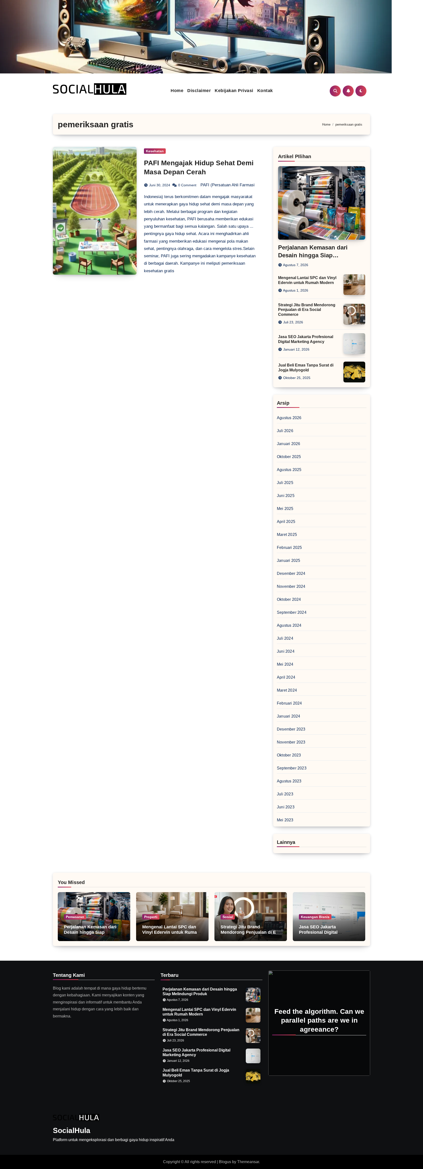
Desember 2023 (291, 729)
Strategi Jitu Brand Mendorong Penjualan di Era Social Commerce (306, 309)
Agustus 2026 (289, 418)
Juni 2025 (285, 496)
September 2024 (291, 612)
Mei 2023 (285, 820)
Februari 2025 (289, 547)
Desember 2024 (291, 573)
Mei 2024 (285, 664)
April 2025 (286, 522)
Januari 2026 (288, 444)
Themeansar (248, 1162)
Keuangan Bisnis (315, 917)
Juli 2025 (285, 483)
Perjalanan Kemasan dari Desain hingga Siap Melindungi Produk (313, 255)
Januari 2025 (288, 560)
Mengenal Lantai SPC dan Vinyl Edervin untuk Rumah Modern (171, 932)
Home (177, 90)
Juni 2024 (285, 651)
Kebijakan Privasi (234, 90)
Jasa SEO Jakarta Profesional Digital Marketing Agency (318, 932)
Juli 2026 (285, 431)
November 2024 (291, 586)
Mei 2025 (285, 509)
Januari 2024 (288, 716)
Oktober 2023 (289, 755)
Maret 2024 (287, 690)
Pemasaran (75, 917)
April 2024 (286, 677)
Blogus (225, 1162)
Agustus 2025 (289, 470)
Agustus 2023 (289, 781)
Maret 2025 (287, 534)
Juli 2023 (285, 794)
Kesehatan (155, 151)
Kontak (265, 90)
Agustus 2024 (289, 625)
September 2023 (291, 768)
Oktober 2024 (289, 599)
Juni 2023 (285, 807)
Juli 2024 (285, 638)
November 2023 (291, 742)
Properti (150, 917)
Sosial (228, 917)
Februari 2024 (289, 703)
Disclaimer (199, 90)
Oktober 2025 (289, 457)
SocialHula (71, 1130)
